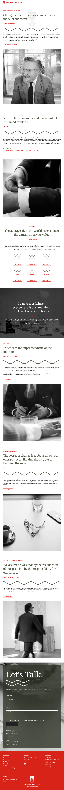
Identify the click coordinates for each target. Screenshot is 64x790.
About (4, 757)
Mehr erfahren (8, 155)
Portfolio (5, 766)
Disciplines (6, 762)
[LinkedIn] (25, 764)
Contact (5, 770)
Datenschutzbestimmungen (26, 720)
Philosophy (6, 760)
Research (5, 764)
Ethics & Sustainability (9, 768)
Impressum (48, 764)
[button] (59, 3)
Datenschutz (48, 766)
